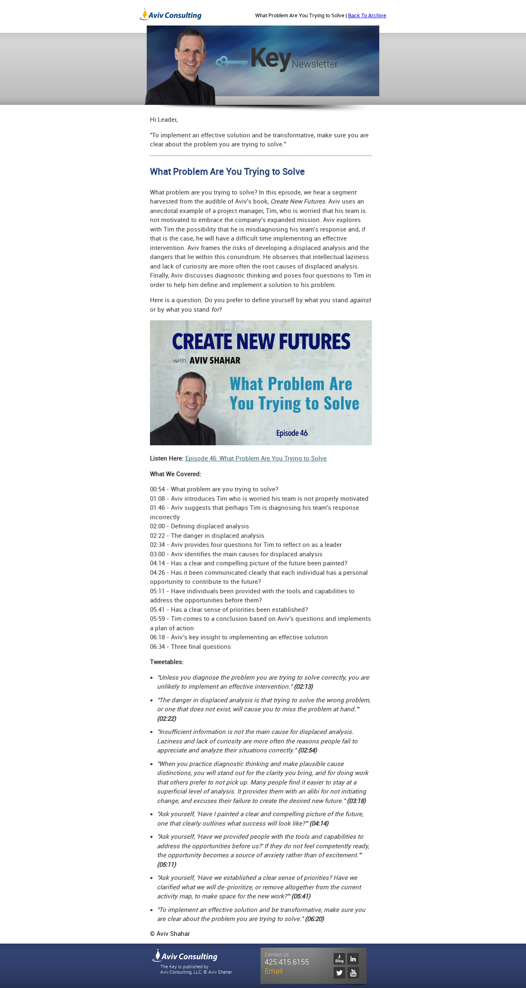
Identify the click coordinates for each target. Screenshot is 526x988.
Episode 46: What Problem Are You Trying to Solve (256, 458)
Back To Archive (367, 15)
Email (274, 971)
